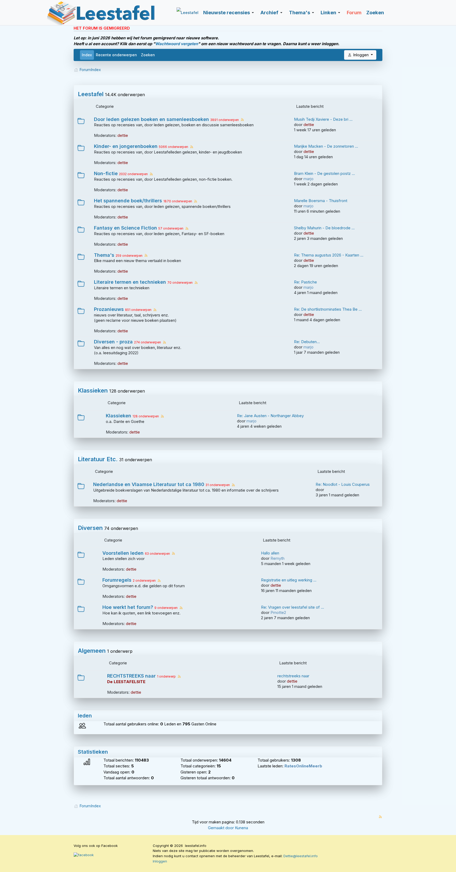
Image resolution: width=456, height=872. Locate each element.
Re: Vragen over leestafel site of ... (292, 607)
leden (85, 715)
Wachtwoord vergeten (176, 43)
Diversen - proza (113, 341)
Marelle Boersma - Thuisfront (320, 200)
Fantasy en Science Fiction (125, 228)
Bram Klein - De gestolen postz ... (324, 173)
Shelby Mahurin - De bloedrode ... (324, 227)
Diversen (90, 528)
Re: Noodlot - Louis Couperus (343, 484)
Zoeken (148, 55)
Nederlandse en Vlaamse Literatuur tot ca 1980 (148, 484)
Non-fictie (106, 173)
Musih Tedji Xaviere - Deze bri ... (323, 119)
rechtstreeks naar (293, 675)
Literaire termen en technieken (130, 282)
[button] (229, 12)
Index (87, 55)
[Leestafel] (101, 12)
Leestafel (90, 94)
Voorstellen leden (123, 553)
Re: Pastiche (305, 282)
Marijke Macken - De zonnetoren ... (326, 146)
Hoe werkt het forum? (127, 607)
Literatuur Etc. (98, 459)
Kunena (241, 827)
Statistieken (93, 752)
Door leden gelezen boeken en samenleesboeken (151, 119)
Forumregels (116, 580)
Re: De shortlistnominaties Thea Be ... (328, 309)
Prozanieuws (109, 309)
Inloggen (160, 861)
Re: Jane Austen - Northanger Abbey (270, 415)
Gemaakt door (221, 827)
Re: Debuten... (307, 341)
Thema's (104, 255)
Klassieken (93, 390)
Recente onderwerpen (116, 55)
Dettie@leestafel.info (300, 856)
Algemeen (92, 650)
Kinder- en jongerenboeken (126, 146)
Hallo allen (270, 553)
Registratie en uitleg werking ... (288, 579)
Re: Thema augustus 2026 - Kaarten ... (328, 255)
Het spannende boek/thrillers (128, 200)
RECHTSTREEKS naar (131, 676)
